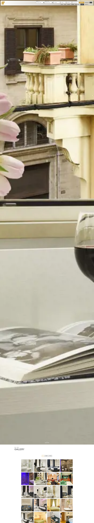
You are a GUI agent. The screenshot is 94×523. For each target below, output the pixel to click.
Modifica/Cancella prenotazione (87, 2)
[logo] (3, 3)
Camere (72, 4)
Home (62, 4)
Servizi (68, 4)
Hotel (65, 4)
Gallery (82, 4)
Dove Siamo (77, 4)
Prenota (86, 4)
